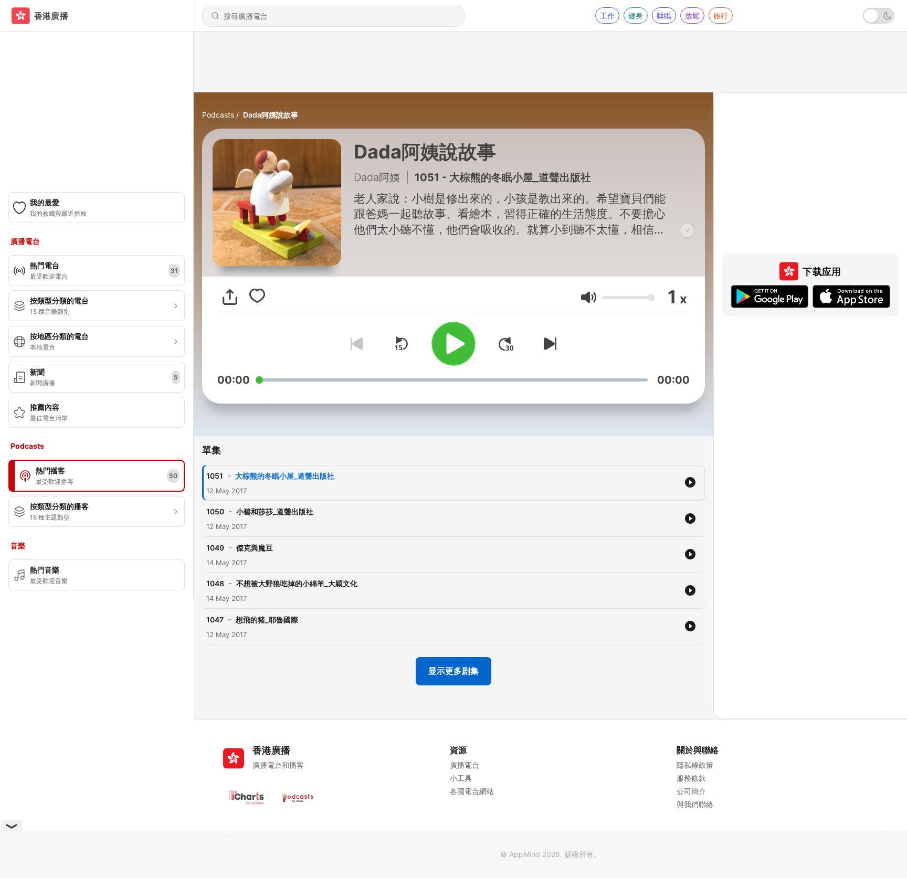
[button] (588, 297)
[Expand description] (687, 230)
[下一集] (548, 343)
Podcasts (218, 114)
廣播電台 (464, 764)
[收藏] (257, 297)
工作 (607, 15)
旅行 (720, 15)
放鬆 (692, 15)
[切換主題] (878, 16)
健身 (635, 15)
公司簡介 (691, 791)
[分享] (229, 297)
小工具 (461, 778)
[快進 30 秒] (506, 343)
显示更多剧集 (453, 670)
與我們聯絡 (695, 804)
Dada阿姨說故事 (270, 114)
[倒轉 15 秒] (401, 343)
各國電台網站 (472, 791)
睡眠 (664, 15)
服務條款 (691, 778)
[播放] (453, 344)
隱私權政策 (695, 764)
